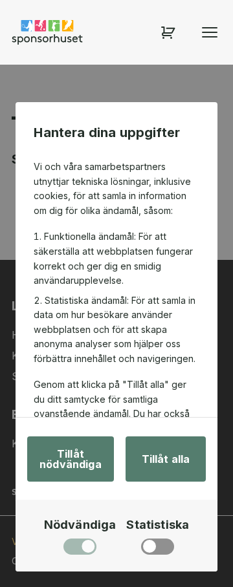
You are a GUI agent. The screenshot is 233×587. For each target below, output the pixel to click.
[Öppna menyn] (209, 32)
